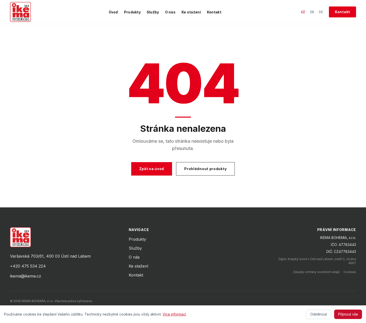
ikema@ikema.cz (25, 276)
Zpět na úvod (151, 169)
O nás (170, 12)
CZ (303, 12)
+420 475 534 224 (28, 266)
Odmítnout (318, 314)
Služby (153, 12)
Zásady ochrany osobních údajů (316, 272)
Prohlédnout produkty (205, 169)
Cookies (350, 272)
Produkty (132, 12)
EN (312, 12)
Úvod (113, 12)
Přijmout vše (348, 314)
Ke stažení (191, 12)
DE (321, 12)
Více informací (174, 314)
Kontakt (214, 12)
